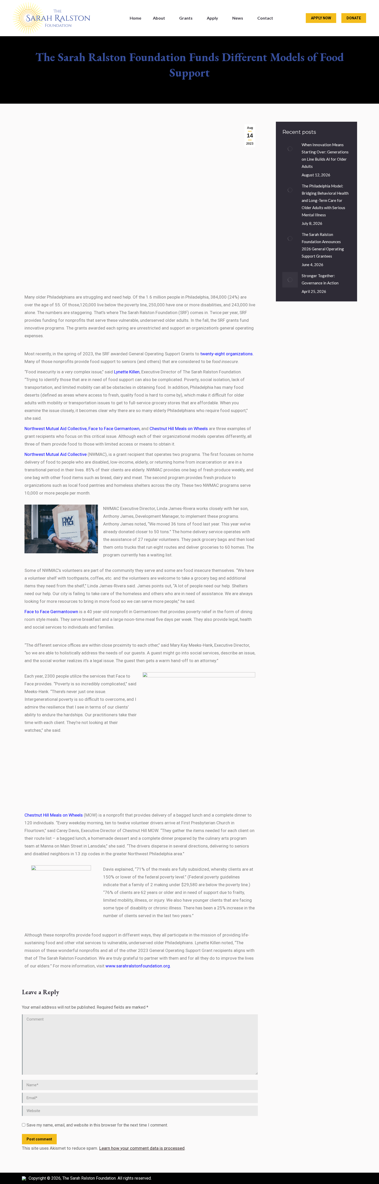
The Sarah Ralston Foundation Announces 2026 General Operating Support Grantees (323, 245)
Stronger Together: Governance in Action (320, 279)
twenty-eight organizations (226, 353)
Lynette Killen (126, 371)
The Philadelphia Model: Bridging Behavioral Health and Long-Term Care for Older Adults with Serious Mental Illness (325, 200)
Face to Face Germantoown (51, 611)
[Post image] (290, 149)
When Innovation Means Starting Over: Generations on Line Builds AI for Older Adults (325, 155)
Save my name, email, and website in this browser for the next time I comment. (97, 1125)
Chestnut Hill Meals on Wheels (179, 428)
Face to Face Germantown (113, 428)
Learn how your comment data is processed (142, 1148)
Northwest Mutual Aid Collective (55, 428)
